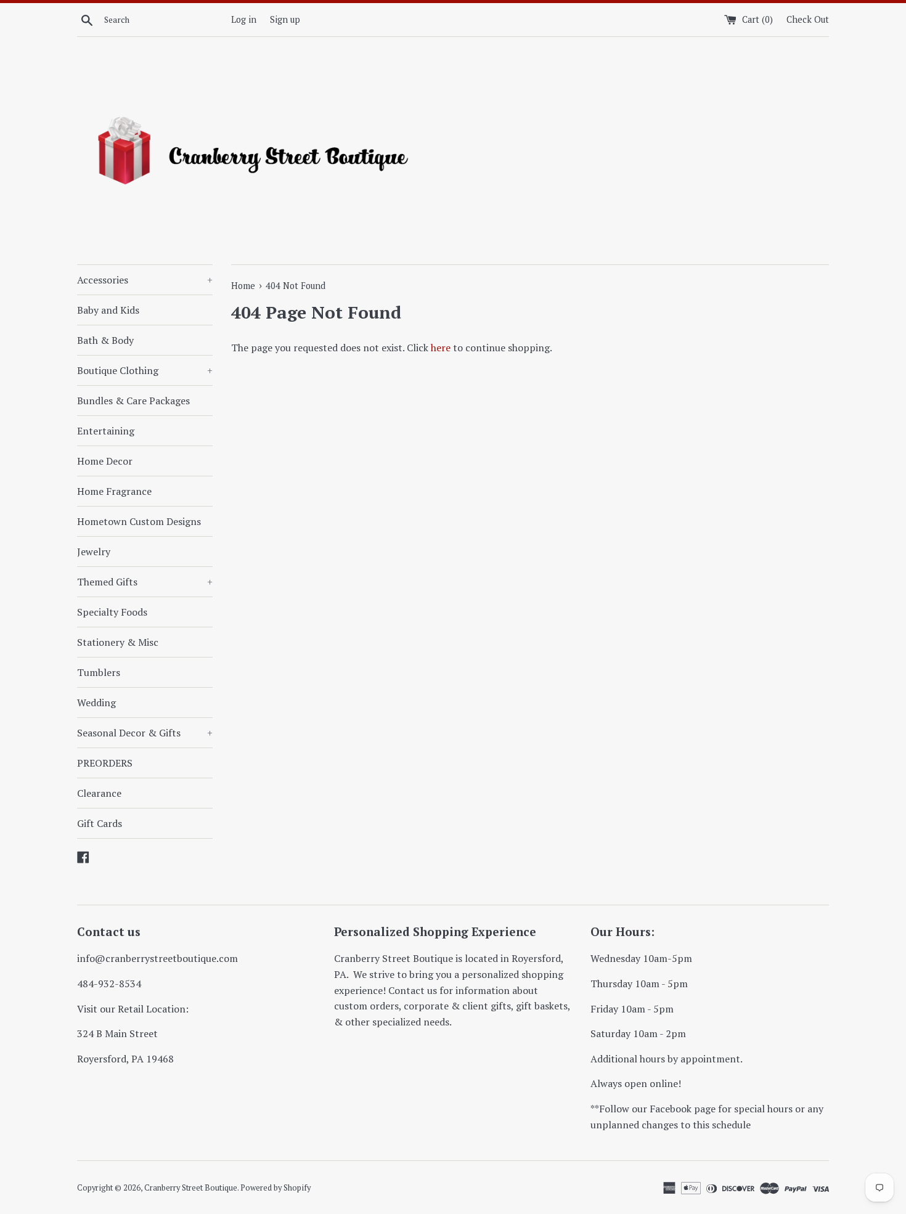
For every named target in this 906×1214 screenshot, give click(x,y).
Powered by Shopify (275, 1188)
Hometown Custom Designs (139, 521)
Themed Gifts (145, 582)
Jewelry (93, 551)
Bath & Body (105, 340)
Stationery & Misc (117, 642)
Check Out (807, 19)
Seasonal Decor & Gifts (145, 732)
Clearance (99, 793)
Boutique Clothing (145, 370)
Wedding (96, 702)
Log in (243, 19)
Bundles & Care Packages (133, 400)
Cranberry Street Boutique (190, 1188)
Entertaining (105, 431)
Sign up (285, 19)
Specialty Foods (112, 612)
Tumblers (98, 672)
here (441, 347)
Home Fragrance (114, 491)
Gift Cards (99, 823)
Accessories (145, 280)
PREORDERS (105, 763)
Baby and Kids (108, 310)
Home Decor (105, 461)
